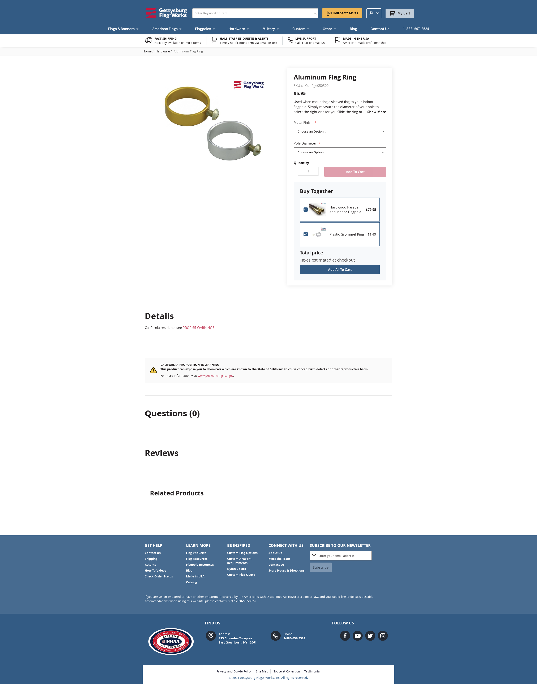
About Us (275, 553)
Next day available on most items (177, 43)
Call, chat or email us (310, 43)
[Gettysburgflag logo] (173, 641)
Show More (376, 111)
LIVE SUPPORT (305, 38)
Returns (150, 565)
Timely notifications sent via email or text (248, 43)
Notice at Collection (286, 671)
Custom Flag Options (242, 553)
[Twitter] (370, 636)
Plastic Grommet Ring (347, 234)
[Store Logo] (166, 13)
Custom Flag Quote (241, 575)
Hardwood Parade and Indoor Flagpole (345, 209)
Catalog (191, 582)
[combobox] (255, 13)
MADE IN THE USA (356, 38)
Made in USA (195, 576)
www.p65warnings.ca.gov (215, 376)
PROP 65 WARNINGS (198, 327)
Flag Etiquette (196, 553)
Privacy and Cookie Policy (234, 671)
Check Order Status (159, 576)
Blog (189, 570)
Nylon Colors (236, 569)
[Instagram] (383, 636)
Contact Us (153, 553)
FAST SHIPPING (165, 38)
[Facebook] (345, 636)
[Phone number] (276, 635)
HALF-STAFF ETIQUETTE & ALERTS (244, 38)
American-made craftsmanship (365, 43)
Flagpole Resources (200, 565)
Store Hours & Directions (286, 570)
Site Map (262, 671)
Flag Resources (196, 559)
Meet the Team (279, 559)
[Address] (211, 635)
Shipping (151, 559)
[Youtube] (358, 636)
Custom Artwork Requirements (239, 561)
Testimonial (312, 671)
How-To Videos (155, 570)
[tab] (268, 316)
